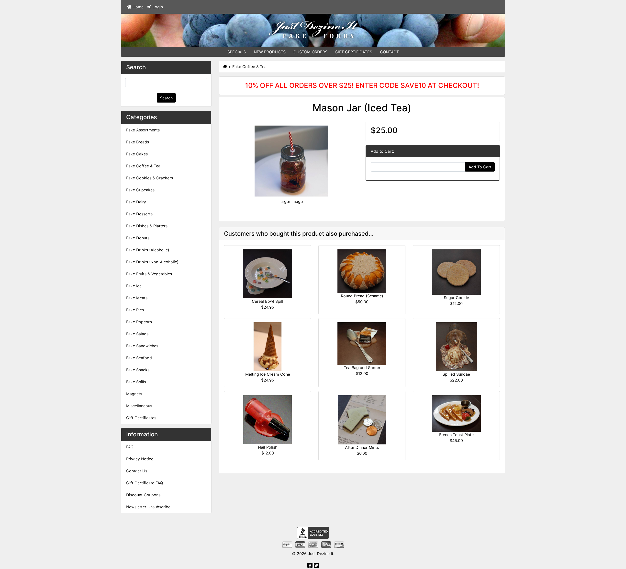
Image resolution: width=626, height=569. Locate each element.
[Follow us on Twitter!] (316, 566)
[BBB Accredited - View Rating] (313, 532)
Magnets (134, 393)
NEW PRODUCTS (270, 51)
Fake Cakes (137, 153)
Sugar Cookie (456, 297)
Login (157, 6)
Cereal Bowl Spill (267, 301)
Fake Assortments (143, 130)
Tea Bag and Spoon (362, 367)
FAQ (130, 446)
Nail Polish (267, 447)
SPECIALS (236, 51)
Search (166, 97)
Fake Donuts (137, 237)
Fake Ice (134, 285)
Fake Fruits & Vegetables (149, 273)
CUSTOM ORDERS (310, 51)
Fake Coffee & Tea (249, 66)
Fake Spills (136, 381)
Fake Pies (135, 309)
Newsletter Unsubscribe (148, 506)
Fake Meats (136, 297)
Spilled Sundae (456, 374)
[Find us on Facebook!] (310, 566)
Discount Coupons (143, 494)
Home (137, 6)
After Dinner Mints (362, 447)
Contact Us (136, 470)
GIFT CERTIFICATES (353, 51)
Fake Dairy (136, 201)
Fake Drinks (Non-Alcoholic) (152, 261)
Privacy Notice (139, 458)
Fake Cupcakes (140, 189)
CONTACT (389, 51)
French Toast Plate (456, 434)
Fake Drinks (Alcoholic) (147, 249)
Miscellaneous (139, 405)
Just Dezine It (320, 553)
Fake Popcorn (139, 321)
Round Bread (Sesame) (362, 295)
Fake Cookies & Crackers (149, 177)
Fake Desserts (139, 213)
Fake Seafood (139, 357)
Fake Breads (137, 141)
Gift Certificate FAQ (144, 482)
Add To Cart (480, 166)
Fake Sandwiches (142, 345)
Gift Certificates (141, 417)
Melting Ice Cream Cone (267, 374)
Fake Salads (137, 333)
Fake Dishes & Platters (147, 225)
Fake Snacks (137, 369)
